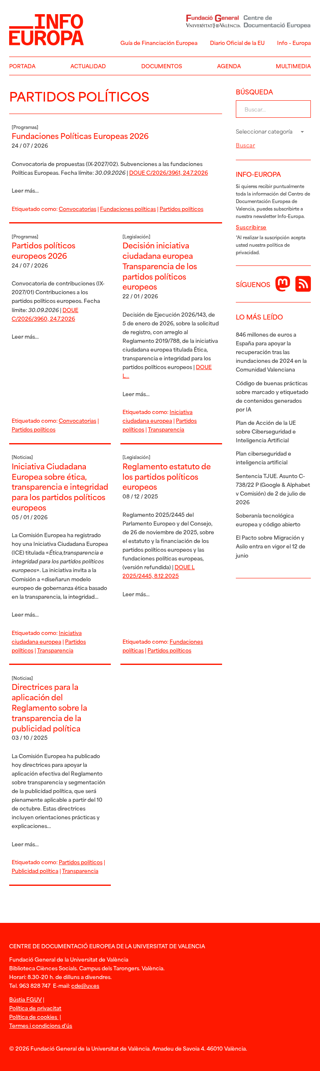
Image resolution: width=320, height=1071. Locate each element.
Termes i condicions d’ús (40, 1025)
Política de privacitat (35, 1008)
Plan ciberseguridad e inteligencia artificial (263, 457)
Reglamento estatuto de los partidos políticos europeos (166, 476)
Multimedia (293, 66)
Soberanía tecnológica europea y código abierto (268, 519)
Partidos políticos (181, 208)
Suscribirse (251, 227)
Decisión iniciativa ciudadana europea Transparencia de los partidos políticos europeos (159, 265)
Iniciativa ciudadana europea (157, 415)
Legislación (136, 236)
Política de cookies (33, 1016)
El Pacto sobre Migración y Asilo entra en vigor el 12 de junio (270, 546)
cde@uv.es (85, 985)
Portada (22, 66)
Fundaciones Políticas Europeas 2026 (80, 135)
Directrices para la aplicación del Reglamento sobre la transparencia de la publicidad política (49, 707)
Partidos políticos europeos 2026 (43, 250)
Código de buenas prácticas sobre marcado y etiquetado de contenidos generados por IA (272, 396)
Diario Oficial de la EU (237, 42)
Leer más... (25, 190)
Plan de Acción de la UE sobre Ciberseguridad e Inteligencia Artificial (266, 431)
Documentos (161, 66)
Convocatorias (77, 208)
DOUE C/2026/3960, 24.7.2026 (45, 313)
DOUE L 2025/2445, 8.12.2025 (158, 571)
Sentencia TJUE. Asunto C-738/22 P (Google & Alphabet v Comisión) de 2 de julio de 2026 (273, 488)
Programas (25, 127)
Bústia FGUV (25, 999)
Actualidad (88, 66)
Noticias (22, 457)
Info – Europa (294, 42)
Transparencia (166, 429)
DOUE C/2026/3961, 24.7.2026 (168, 172)
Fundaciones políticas (128, 208)
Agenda (229, 66)
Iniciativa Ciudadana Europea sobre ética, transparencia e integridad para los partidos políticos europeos (60, 486)
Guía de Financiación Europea (159, 42)
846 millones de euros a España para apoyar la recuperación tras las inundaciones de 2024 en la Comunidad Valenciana (271, 351)
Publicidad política (35, 870)
